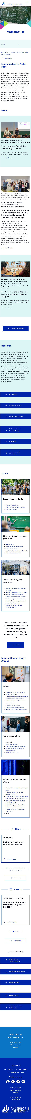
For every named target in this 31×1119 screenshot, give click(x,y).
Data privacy (23, 1069)
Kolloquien (12, 441)
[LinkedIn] (18, 1081)
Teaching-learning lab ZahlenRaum (16, 709)
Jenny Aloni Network (12, 744)
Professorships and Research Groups (15, 430)
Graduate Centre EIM (12, 752)
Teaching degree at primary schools (16, 592)
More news (17, 878)
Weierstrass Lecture (15, 405)
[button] (2, 869)
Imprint (10, 1069)
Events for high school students (15, 692)
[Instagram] (8, 1081)
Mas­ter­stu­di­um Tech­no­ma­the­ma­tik (16, 551)
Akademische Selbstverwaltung (14, 960)
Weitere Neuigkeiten (18, 328)
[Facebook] (13, 1081)
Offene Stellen (13, 995)
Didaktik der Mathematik (17, 971)
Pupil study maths (11, 509)
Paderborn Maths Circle (13, 705)
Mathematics (10, 544)
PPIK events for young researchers (16, 746)
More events (17, 940)
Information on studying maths (15, 507)
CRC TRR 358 (13, 394)
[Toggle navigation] (18, 44)
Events (3, 44)
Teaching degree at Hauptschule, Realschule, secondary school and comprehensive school (16, 601)
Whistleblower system (17, 1072)
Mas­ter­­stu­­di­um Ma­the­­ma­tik (14, 546)
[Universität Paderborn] (15, 1108)
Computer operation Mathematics (15, 1007)
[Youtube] (23, 1081)
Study (18, 645)
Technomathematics (12, 548)
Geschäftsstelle (14, 982)
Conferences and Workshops (14, 453)
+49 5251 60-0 (15, 1100)
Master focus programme (13, 553)
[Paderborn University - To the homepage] (3, 3)
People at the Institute (16, 416)
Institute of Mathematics (14, 4)
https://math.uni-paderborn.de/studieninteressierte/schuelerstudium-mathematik (17, 696)
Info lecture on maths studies (15, 707)
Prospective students (12, 505)
